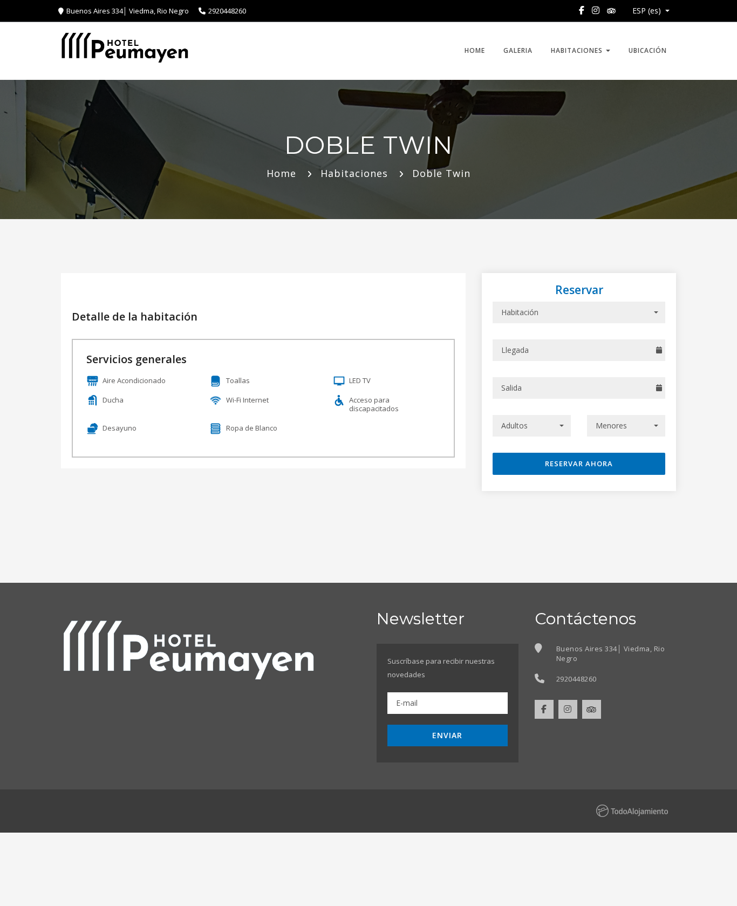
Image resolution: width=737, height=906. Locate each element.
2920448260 (227, 11)
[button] (647, 11)
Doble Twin (441, 173)
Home (475, 50)
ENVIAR (447, 735)
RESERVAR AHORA (579, 463)
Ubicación (648, 50)
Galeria (518, 50)
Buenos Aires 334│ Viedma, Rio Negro (128, 11)
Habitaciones (578, 50)
